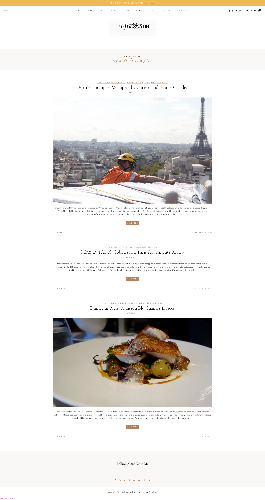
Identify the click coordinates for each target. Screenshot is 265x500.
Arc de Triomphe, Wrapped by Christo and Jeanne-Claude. (132, 87)
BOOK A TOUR (6, 498)
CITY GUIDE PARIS (112, 247)
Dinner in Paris (125, 303)
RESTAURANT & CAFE (155, 303)
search (5, 11)
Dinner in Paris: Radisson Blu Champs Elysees (132, 308)
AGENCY (139, 10)
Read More (132, 223)
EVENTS (126, 10)
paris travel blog (137, 247)
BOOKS (102, 10)
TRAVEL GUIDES (183, 10)
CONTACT (166, 10)
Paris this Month (159, 82)
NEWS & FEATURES (135, 82)
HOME (77, 10)
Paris (147, 82)
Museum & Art (118, 82)
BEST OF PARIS (103, 82)
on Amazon (150, 3)
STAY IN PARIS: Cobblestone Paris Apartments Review (132, 252)
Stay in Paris (154, 247)
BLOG (113, 10)
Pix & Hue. (153, 492)
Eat (136, 303)
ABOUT (152, 10)
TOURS (89, 10)
